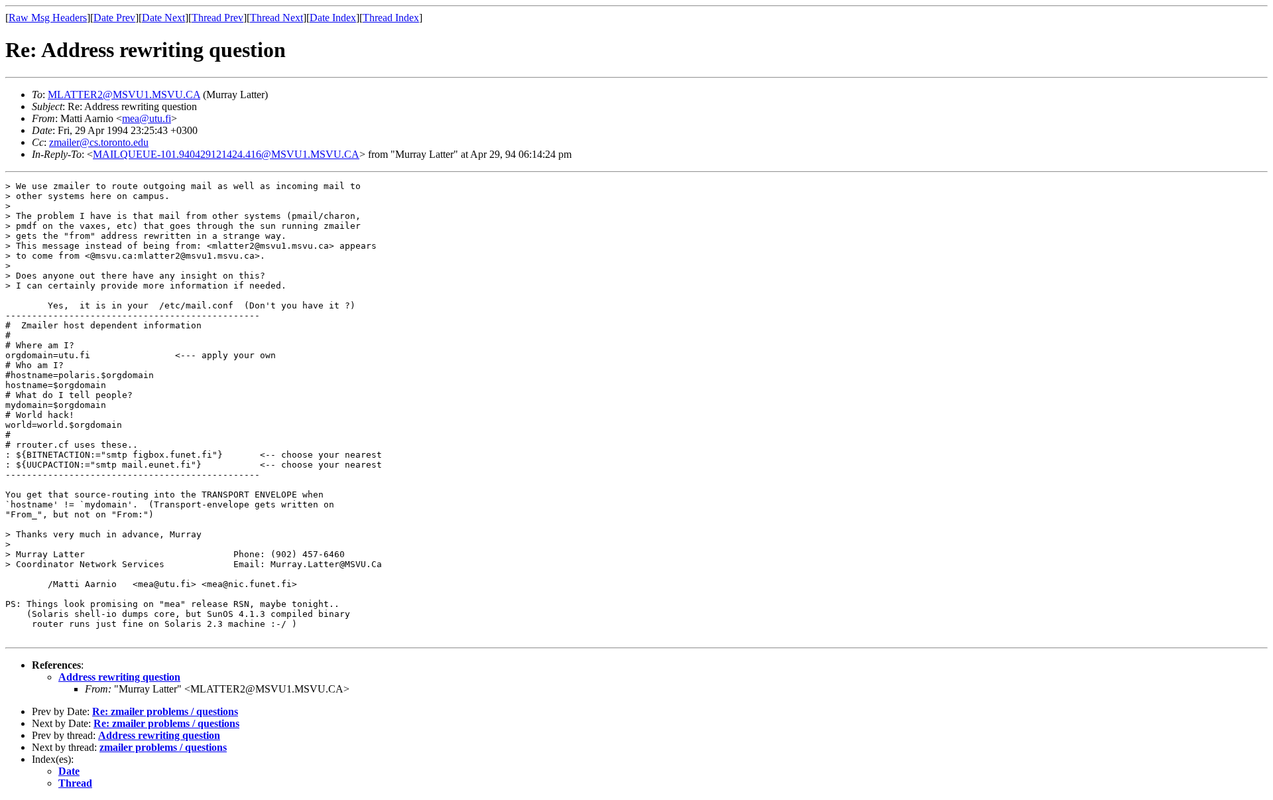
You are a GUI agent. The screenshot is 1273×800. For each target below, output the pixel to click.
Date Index (333, 17)
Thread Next (276, 17)
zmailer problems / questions (163, 747)
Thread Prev (217, 17)
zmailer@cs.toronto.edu (99, 142)
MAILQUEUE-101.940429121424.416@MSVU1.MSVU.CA (226, 154)
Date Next (163, 17)
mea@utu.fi (146, 118)
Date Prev (114, 17)
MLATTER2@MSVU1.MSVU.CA (124, 94)
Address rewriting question (119, 677)
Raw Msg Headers (48, 17)
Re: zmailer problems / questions (165, 711)
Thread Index (391, 17)
